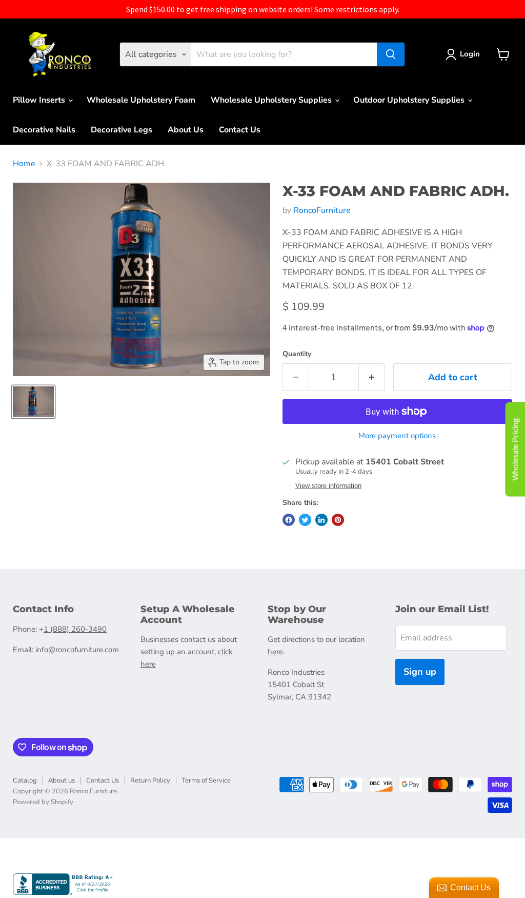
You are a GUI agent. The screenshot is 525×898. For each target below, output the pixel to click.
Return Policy (150, 780)
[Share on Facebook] (288, 520)
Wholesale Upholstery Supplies (272, 100)
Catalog (25, 780)
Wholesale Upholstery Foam (141, 100)
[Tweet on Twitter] (305, 520)
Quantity (296, 354)
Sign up (419, 672)
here (275, 652)
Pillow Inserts (40, 100)
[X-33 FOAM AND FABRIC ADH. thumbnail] (33, 401)
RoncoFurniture (322, 210)
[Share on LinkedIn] (321, 520)
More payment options (397, 436)
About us (61, 780)
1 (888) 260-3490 (75, 629)
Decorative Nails (44, 129)
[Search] (391, 54)
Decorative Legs (121, 129)
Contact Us (239, 129)
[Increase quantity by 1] (372, 377)
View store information (328, 486)
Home (24, 163)
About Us (186, 129)
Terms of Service (206, 780)
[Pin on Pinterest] (338, 520)
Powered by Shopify (43, 802)
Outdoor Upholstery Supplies (410, 100)
